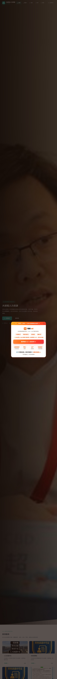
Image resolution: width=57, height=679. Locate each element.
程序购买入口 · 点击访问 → (28, 342)
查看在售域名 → (37, 352)
